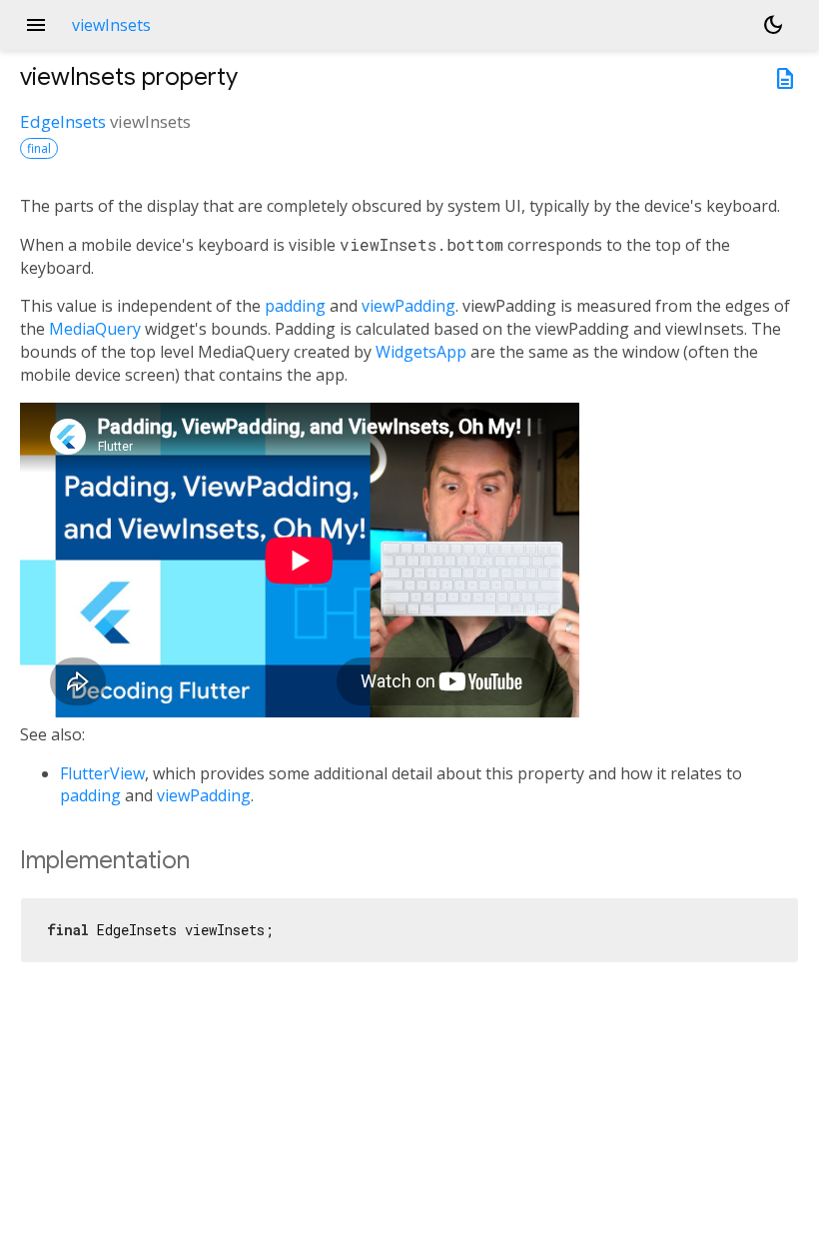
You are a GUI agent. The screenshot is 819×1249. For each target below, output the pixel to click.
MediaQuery (95, 329)
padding (295, 306)
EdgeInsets (63, 121)
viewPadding (408, 306)
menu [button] (36, 25)
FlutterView (102, 773)
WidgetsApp (421, 352)
